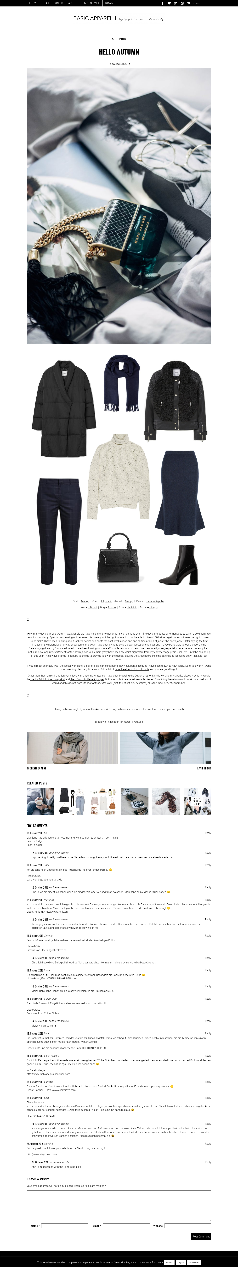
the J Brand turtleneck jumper (87, 679)
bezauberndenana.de (50, 879)
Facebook (113, 721)
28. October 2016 (35, 1144)
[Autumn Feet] (197, 801)
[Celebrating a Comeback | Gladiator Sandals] (166, 801)
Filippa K (106, 601)
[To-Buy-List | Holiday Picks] (103, 801)
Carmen (48, 1081)
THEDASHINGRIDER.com (62, 978)
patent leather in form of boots (132, 669)
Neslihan (49, 1143)
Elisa (46, 1097)
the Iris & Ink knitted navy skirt (47, 679)
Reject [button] (181, 1262)
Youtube (138, 721)
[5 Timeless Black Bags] (40, 801)
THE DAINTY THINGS (94, 1048)
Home (34, 3)
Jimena (48, 935)
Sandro (112, 607)
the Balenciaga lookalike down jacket (178, 655)
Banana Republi (155, 601)
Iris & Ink (132, 607)
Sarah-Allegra (51, 1055)
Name (35, 1225)
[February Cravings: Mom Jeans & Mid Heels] (72, 801)
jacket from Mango (80, 683)
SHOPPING (119, 38)
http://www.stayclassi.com (42, 1154)
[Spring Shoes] (134, 801)
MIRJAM (49, 899)
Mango (85, 601)
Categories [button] (53, 3)
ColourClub (50, 998)
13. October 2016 (35, 936)
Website (158, 1225)
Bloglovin (100, 721)
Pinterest (126, 721)
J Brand (92, 607)
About (73, 3)
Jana (47, 865)
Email (97, 1225)
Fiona (47, 970)
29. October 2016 (40, 1162)
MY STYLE (92, 3)
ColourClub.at (52, 1013)
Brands (111, 3)
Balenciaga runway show (62, 644)
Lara (46, 1033)
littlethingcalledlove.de (53, 950)
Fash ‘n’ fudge (34, 841)
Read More (194, 1262)
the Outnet (136, 675)
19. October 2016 (40, 1124)
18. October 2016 (35, 1082)
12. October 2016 (35, 833)
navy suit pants (128, 665)
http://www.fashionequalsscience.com (48, 1074)
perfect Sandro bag (175, 683)
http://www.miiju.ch (57, 911)
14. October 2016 (40, 958)
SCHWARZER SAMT (44, 1116)
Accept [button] (169, 1262)
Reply (208, 832)
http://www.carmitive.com (61, 1090)
